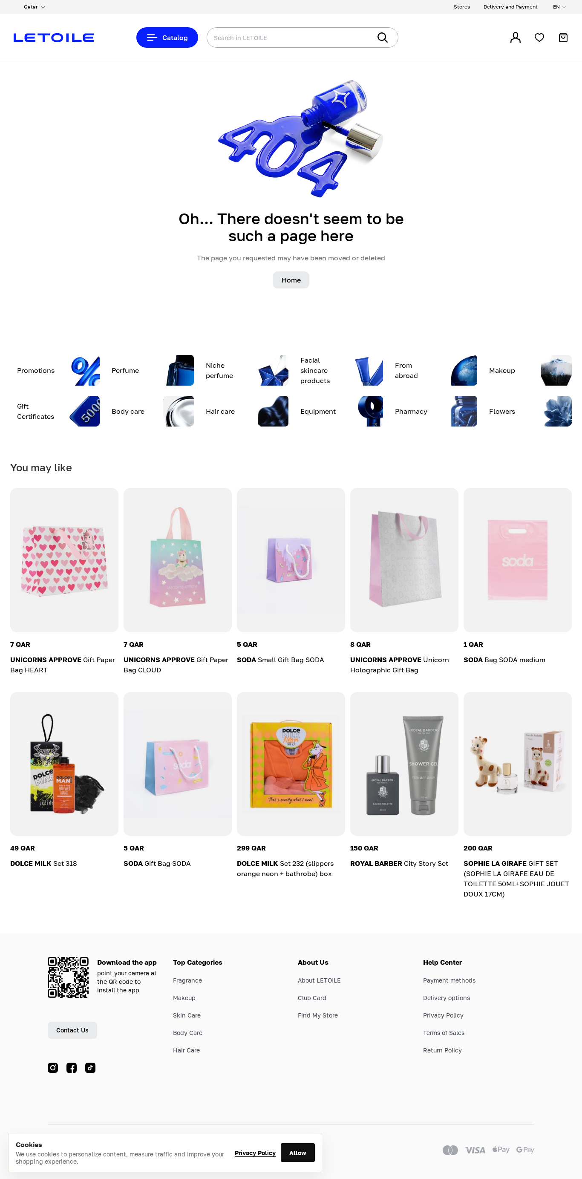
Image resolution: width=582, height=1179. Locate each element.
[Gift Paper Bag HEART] (64, 560)
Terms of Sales (443, 1032)
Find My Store (318, 1015)
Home (291, 280)
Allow (297, 1152)
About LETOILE (319, 980)
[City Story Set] (404, 764)
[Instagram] (53, 1068)
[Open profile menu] (515, 37)
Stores (462, 6)
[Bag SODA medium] (518, 560)
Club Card (312, 997)
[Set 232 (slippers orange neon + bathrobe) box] (291, 764)
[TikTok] (90, 1068)
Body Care (187, 1032)
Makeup (184, 997)
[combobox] (272, 37)
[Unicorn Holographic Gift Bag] (404, 560)
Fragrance (187, 980)
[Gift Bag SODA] (178, 764)
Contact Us (72, 1030)
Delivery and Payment (511, 6)
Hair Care (186, 1050)
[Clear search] (352, 37)
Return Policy (442, 1050)
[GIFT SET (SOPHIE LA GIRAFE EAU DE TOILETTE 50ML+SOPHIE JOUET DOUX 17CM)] (518, 764)
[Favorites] (539, 37)
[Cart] (563, 37)
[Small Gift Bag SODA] (291, 560)
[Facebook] (71, 1068)
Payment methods (449, 980)
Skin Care (187, 1015)
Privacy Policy (255, 1152)
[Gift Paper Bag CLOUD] (178, 560)
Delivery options (446, 997)
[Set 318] (64, 764)
